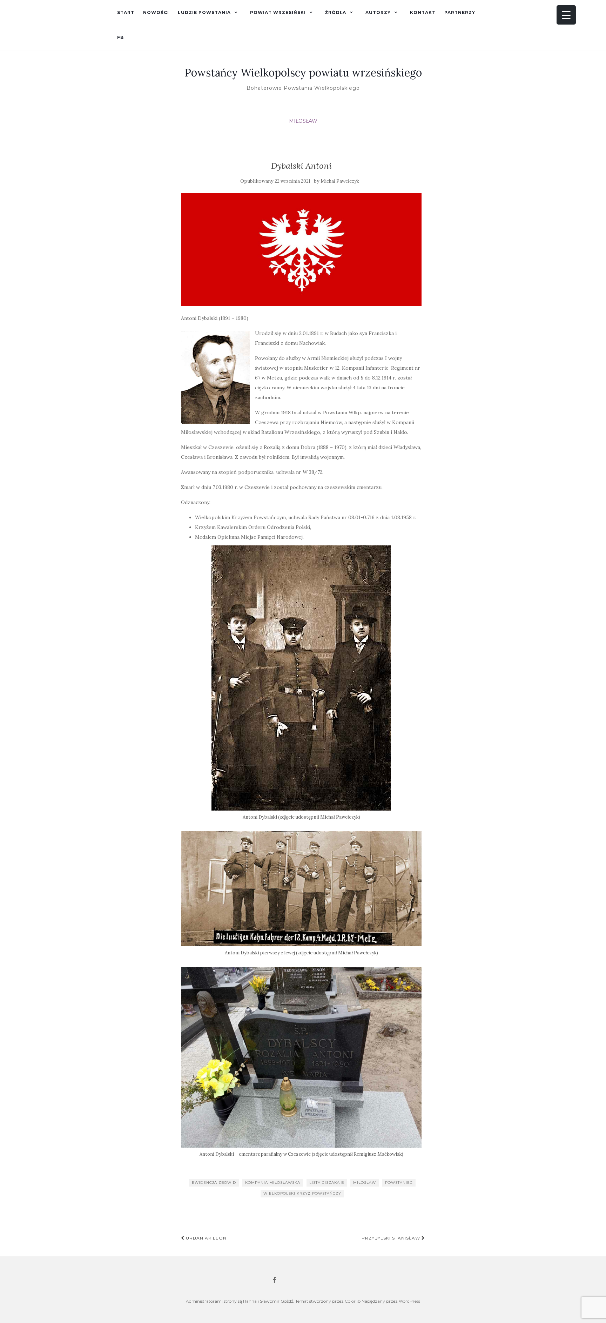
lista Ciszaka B (326, 1182)
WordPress (409, 1301)
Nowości (156, 12)
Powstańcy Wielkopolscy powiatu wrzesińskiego (303, 72)
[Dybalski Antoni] (301, 249)
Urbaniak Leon (205, 1238)
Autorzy (378, 12)
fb (120, 37)
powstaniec (399, 1182)
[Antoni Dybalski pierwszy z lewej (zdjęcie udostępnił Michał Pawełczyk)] (301, 888)
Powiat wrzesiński (278, 12)
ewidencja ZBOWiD (214, 1182)
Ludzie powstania (204, 12)
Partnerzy (459, 12)
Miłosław (303, 121)
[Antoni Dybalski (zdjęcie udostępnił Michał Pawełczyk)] (301, 678)
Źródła (335, 12)
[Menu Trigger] (566, 15)
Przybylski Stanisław (392, 1238)
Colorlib (353, 1301)
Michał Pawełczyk (340, 181)
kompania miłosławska (272, 1182)
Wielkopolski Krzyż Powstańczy (302, 1193)
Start (125, 12)
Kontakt (423, 12)
